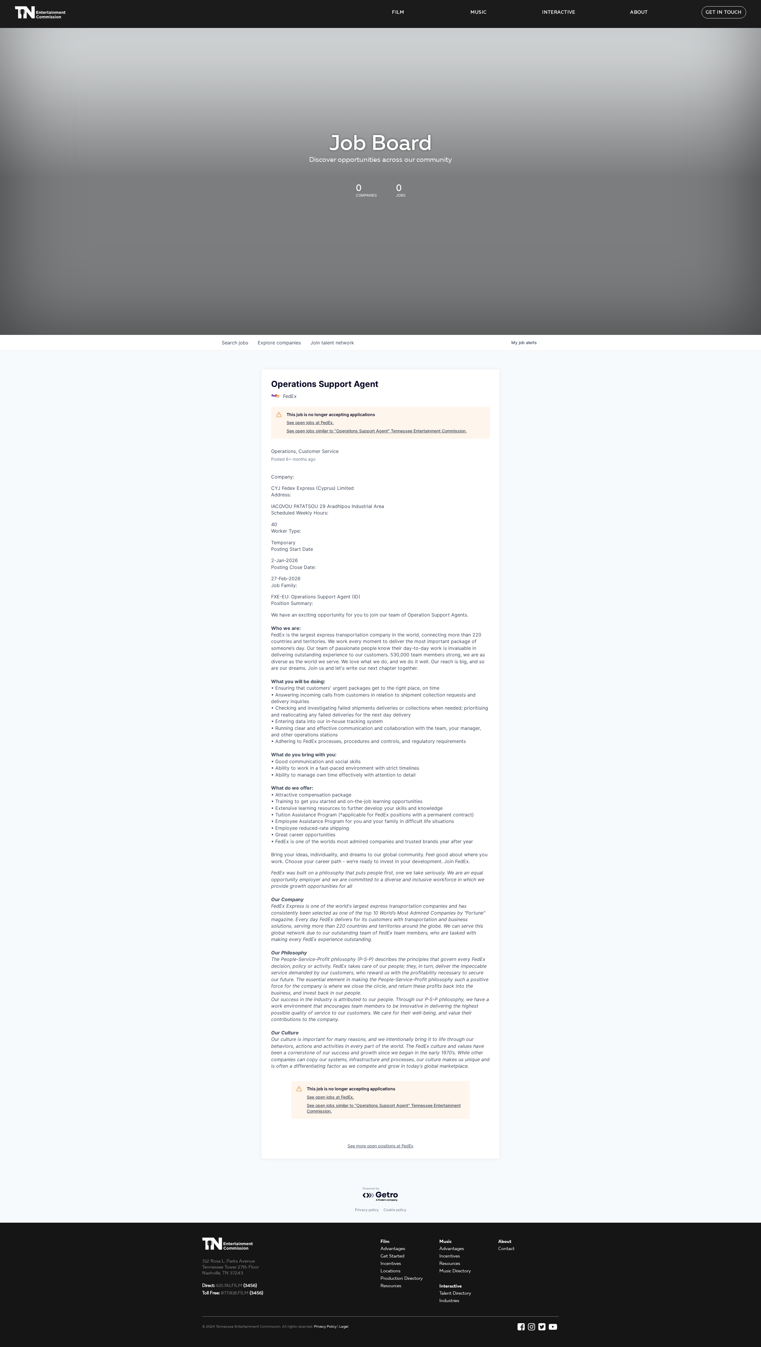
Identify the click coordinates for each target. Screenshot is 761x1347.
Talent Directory (455, 1293)
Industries (449, 1300)
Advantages (392, 1248)
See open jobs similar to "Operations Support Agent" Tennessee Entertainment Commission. (377, 430)
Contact (506, 1248)
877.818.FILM (232, 1293)
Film (398, 12)
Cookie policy (394, 1210)
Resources (390, 1285)
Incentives (390, 1263)
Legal (343, 1326)
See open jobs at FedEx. (310, 422)
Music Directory (455, 1271)
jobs (235, 343)
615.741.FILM (229, 1285)
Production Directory (401, 1278)
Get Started (392, 1256)
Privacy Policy (325, 1326)
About (639, 12)
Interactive (558, 12)
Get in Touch (724, 12)
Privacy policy (367, 1210)
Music (479, 12)
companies (279, 343)
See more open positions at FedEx (380, 1145)
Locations (390, 1271)
